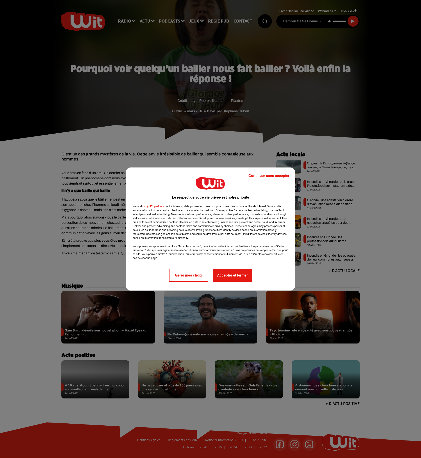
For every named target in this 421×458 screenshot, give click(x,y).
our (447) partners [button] (153, 206)
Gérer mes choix (188, 275)
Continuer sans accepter (268, 175)
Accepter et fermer (232, 275)
